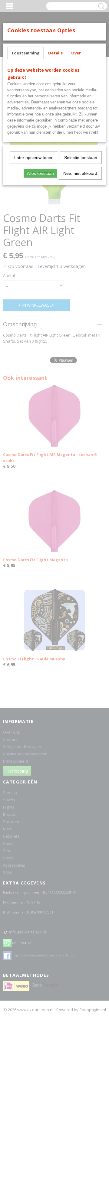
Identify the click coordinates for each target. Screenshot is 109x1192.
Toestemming (25, 53)
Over (76, 53)
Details (55, 53)
